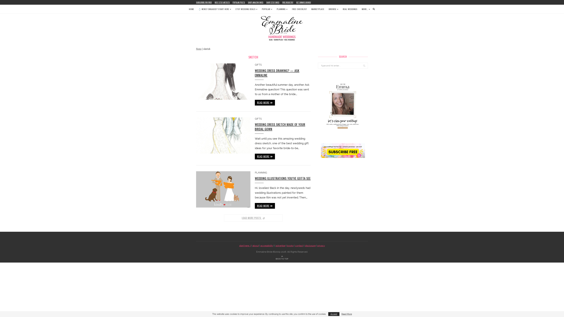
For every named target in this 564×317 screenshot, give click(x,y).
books (290, 245)
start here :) (245, 245)
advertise (280, 245)
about (255, 245)
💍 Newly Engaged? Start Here (213, 9)
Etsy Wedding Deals (245, 9)
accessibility (266, 245)
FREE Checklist (299, 9)
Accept (333, 314)
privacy (321, 245)
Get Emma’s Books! (303, 2)
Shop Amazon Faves (255, 2)
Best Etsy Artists (222, 2)
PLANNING (281, 9)
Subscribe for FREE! (204, 2)
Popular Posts (239, 2)
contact (299, 245)
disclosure (310, 245)
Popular (266, 9)
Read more (263, 102)
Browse (332, 9)
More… (365, 9)
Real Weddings (350, 9)
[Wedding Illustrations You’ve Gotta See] (223, 189)
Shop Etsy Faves (272, 2)
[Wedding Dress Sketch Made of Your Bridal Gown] (223, 135)
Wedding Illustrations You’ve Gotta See (283, 178)
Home (191, 9)
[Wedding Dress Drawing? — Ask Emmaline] (223, 81)
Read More (346, 314)
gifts (258, 64)
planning (261, 172)
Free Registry (287, 2)
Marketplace (317, 9)
